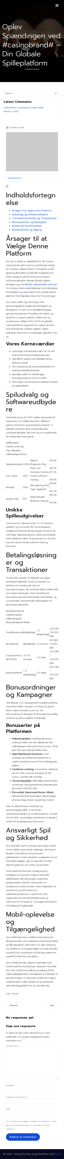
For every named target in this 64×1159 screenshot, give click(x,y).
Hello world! (37, 107)
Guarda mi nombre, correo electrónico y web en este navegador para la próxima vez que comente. (31, 1125)
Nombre (10, 1086)
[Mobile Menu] (57, 5)
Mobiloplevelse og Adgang (27, 229)
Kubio (57, 1154)
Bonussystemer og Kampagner (29, 222)
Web (8, 1109)
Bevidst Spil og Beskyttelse (27, 225)
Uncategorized (14, 178)
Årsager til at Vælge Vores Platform (31, 210)
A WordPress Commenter (16, 107)
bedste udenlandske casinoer (41, 284)
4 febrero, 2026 (17, 127)
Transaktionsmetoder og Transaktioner (34, 218)
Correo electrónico (17, 1097)
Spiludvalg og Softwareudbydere (30, 214)
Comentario (12, 1046)
